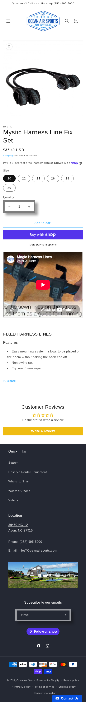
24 (38, 178)
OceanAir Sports (26, 680)
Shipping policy (67, 686)
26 (53, 178)
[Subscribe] (65, 615)
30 (9, 187)
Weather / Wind (19, 490)
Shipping (8, 155)
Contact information (45, 693)
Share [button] (11, 380)
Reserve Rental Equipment (27, 472)
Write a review (43, 431)
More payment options (43, 244)
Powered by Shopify (48, 680)
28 (67, 178)
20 (9, 178)
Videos (13, 500)
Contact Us (69, 698)
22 (24, 178)
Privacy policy (22, 686)
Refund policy (71, 680)
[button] (8, 20)
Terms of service (44, 686)
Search (13, 462)
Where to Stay (18, 481)
